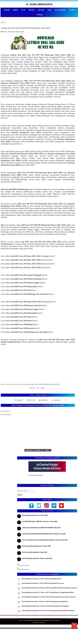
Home (46, 450)
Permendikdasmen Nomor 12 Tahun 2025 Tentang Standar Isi (41, 578)
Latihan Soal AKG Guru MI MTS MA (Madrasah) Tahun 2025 (42, 384)
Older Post (38, 450)
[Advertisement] (38, 362)
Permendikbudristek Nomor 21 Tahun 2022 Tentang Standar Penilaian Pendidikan (48, 610)
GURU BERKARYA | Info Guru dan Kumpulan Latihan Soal (39, 620)
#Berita (32, 388)
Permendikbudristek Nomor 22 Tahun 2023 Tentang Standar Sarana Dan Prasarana (49, 597)
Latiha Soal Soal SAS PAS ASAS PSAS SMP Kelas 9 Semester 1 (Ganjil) (44, 534)
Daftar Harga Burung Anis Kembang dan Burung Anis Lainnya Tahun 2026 (45, 540)
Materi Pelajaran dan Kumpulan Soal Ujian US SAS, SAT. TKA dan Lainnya (38, 405)
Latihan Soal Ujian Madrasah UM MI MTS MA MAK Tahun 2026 (41, 527)
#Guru (43, 388)
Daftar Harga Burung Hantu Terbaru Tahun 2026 (37, 558)
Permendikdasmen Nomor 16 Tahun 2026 (35, 515)
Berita (3, 22)
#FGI (38, 388)
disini (52, 256)
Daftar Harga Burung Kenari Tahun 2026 (34, 552)
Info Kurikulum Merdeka (35, 475)
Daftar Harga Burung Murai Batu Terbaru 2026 (36, 546)
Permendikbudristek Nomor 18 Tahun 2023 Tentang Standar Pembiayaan (45, 606)
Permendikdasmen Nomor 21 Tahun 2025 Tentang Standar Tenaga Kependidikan (48, 592)
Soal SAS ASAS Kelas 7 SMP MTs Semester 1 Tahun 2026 (39, 521)
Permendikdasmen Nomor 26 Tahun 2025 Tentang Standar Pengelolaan (45, 601)
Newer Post (29, 450)
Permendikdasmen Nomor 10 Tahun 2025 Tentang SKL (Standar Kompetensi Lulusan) (49, 588)
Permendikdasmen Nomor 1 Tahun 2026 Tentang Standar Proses (43, 583)
